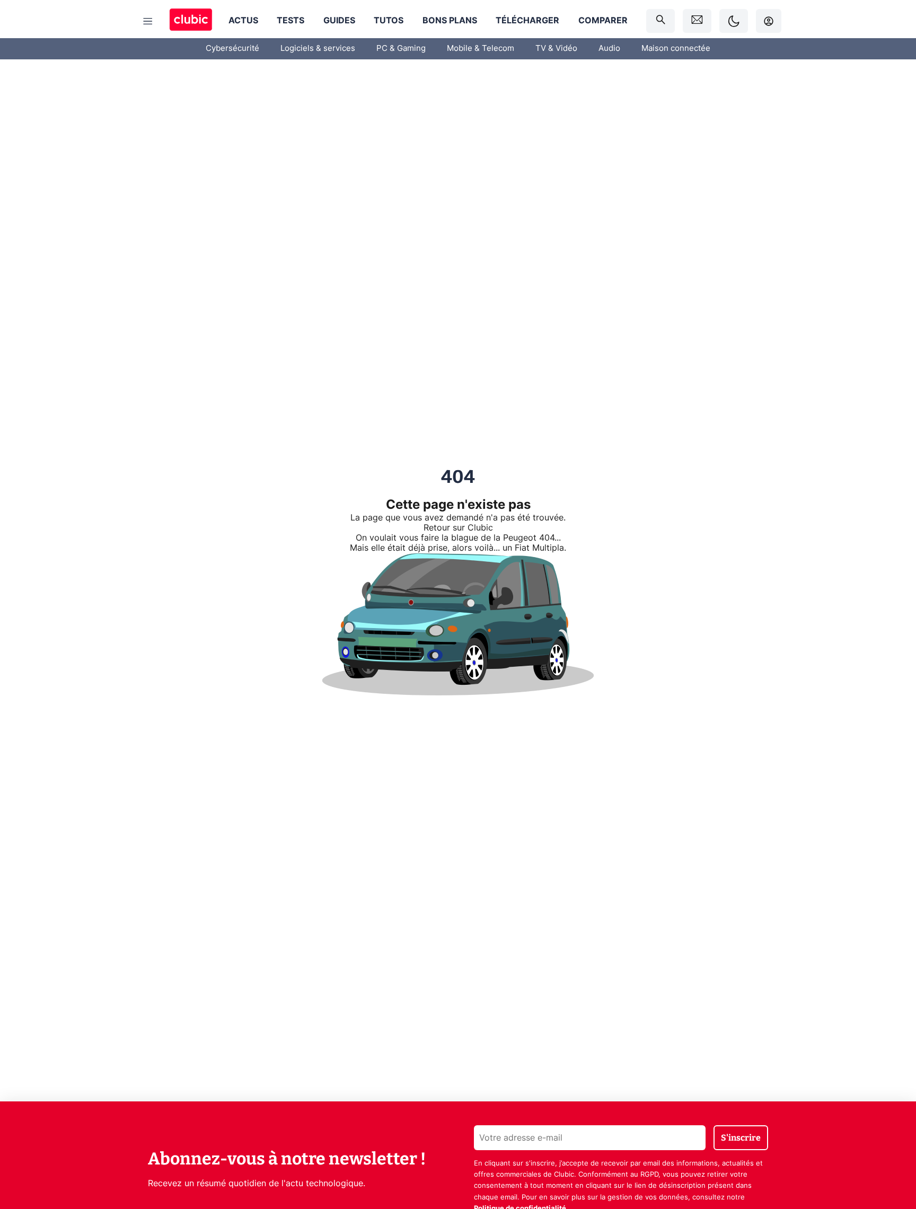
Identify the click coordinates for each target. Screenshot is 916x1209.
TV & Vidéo (556, 48)
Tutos (388, 20)
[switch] (733, 21)
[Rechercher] (660, 21)
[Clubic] (191, 21)
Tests (290, 20)
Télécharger (527, 20)
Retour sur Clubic (458, 528)
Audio (609, 48)
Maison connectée (675, 48)
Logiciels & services (317, 48)
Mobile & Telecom (480, 48)
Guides (339, 20)
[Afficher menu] (148, 21)
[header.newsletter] (697, 21)
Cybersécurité (232, 48)
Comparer (603, 20)
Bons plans (449, 20)
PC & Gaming (401, 48)
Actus (243, 20)
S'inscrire (741, 1138)
